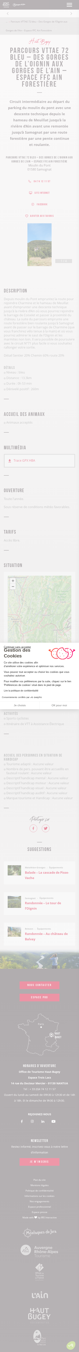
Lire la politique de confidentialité (21, 690)
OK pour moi (59, 705)
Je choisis (20, 705)
